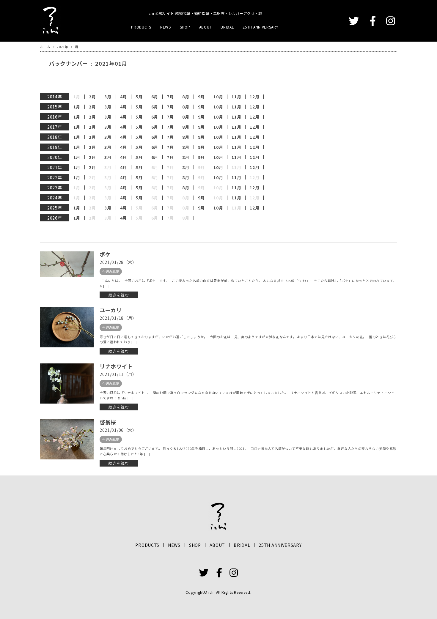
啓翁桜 (108, 422)
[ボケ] (67, 264)
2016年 (54, 117)
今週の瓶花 (111, 271)
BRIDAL (227, 26)
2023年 (54, 187)
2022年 (54, 177)
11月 (236, 96)
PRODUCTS (141, 26)
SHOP (185, 26)
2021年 (54, 167)
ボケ (105, 254)
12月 (254, 96)
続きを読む (119, 295)
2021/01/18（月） (118, 318)
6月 (154, 96)
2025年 (54, 208)
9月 (201, 96)
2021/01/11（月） (118, 374)
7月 (170, 96)
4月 (123, 96)
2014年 (54, 97)
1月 (76, 107)
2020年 (54, 157)
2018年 (54, 137)
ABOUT (205, 26)
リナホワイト (116, 366)
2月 (92, 96)
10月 (218, 96)
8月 (185, 96)
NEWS (165, 26)
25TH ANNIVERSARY (260, 26)
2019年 (54, 147)
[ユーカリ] (67, 327)
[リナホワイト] (67, 383)
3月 (107, 96)
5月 (139, 96)
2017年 (54, 127)
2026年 (54, 218)
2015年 (54, 107)
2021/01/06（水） (118, 430)
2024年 (54, 198)
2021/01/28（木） (118, 262)
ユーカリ (111, 310)
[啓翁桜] (67, 439)
